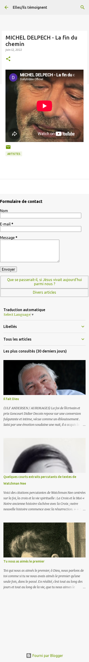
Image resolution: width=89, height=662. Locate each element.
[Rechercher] (82, 7)
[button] (8, 59)
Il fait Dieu (11, 399)
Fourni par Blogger (47, 655)
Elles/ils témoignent (30, 7)
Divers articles (44, 292)
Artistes (13, 153)
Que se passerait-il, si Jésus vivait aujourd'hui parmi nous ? (44, 282)
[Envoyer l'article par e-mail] (8, 148)
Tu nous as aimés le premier (23, 561)
